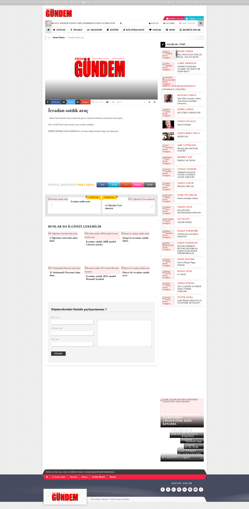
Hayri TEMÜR (185, 51)
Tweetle (114, 185)
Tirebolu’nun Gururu (193, 443)
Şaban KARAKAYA (187, 243)
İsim (55, 317)
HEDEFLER (182, 136)
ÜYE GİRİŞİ (170, 23)
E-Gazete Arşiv (58, 477)
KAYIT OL (154, 23)
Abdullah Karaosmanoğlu (179, 86)
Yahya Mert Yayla (188, 133)
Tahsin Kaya (184, 207)
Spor (172, 30)
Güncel (61, 30)
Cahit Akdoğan (186, 63)
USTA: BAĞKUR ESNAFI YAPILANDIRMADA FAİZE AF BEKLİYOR (84, 23)
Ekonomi (96, 30)
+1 (126, 185)
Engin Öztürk (186, 259)
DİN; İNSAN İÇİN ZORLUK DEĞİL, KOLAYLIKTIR (189, 56)
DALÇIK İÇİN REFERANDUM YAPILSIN (189, 211)
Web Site (55, 339)
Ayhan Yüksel (186, 283)
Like (102, 185)
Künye (87, 2)
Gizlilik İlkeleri (98, 477)
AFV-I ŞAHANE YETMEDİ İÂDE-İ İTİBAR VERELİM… (189, 288)
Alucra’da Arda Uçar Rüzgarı (188, 448)
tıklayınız (114, 131)
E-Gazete (63, 2)
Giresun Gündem (122, 499)
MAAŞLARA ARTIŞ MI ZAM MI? (187, 149)
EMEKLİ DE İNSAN (186, 160)
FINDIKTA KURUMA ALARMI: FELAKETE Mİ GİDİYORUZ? (188, 69)
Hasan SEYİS (184, 271)
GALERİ (176, 19)
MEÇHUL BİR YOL (186, 186)
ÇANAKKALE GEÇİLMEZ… (175, 89)
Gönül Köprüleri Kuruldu (188, 436)
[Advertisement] (30, 48)
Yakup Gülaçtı (186, 121)
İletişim (75, 2)
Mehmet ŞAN (184, 157)
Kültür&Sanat (135, 30)
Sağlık (156, 30)
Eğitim (113, 30)
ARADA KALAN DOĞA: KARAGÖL (188, 235)
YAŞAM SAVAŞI (184, 222)
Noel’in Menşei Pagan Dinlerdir (186, 263)
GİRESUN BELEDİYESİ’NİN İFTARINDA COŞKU (181, 455)
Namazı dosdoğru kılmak (187, 198)
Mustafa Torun (186, 95)
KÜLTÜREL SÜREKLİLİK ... (189, 114)
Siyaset (77, 30)
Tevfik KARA (185, 297)
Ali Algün (183, 219)
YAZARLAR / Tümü (176, 44)
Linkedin (150, 185)
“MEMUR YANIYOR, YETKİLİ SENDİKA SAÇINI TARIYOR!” (186, 174)
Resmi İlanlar (191, 30)
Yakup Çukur (185, 183)
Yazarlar (52, 2)
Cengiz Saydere (187, 169)
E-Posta (57, 328)
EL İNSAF (181, 274)
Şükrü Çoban (185, 109)
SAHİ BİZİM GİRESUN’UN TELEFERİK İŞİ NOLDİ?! (189, 301)
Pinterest (138, 185)
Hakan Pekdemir (187, 231)
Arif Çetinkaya (186, 145)
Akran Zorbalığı (184, 125)
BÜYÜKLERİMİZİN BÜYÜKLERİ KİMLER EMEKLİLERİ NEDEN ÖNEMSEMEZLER (187, 249)
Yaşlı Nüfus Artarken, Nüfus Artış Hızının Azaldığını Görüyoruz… (189, 101)
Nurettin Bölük (187, 195)
